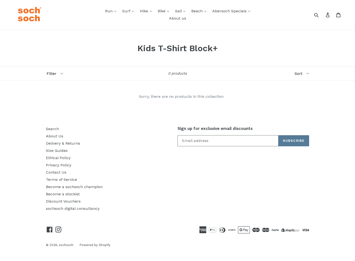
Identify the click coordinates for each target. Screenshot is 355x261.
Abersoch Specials (230, 11)
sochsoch (66, 245)
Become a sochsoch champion (74, 186)
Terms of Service (61, 179)
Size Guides (57, 150)
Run (109, 11)
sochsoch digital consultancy (72, 208)
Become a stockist (63, 194)
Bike (162, 11)
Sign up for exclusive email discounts (215, 128)
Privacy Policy (58, 165)
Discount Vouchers (63, 201)
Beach (197, 11)
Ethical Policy (58, 157)
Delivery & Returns (63, 143)
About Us (54, 136)
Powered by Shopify (94, 245)
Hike (144, 11)
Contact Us (56, 172)
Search (52, 129)
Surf (126, 11)
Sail (179, 11)
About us (177, 18)
